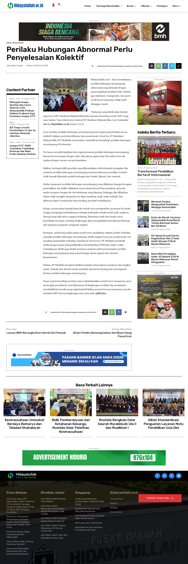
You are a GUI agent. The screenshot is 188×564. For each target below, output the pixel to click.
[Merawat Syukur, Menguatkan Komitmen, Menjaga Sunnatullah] (143, 206)
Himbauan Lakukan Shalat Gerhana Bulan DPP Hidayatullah (18, 534)
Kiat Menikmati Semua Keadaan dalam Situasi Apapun (89, 516)
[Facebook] (165, 66)
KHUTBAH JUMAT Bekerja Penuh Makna (53, 500)
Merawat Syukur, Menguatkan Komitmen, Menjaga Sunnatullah (165, 204)
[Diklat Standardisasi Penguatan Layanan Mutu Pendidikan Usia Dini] (164, 402)
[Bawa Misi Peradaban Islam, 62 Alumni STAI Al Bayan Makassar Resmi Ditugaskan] (143, 258)
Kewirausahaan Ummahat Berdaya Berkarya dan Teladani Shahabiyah (24, 424)
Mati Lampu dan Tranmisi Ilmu (88, 522)
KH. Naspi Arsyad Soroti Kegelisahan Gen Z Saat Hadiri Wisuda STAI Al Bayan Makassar (165, 240)
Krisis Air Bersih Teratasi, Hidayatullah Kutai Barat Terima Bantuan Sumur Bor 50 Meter (166, 221)
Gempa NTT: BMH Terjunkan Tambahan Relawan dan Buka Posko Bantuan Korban (23, 150)
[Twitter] (172, 66)
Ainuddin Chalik (14, 66)
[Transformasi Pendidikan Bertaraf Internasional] (159, 150)
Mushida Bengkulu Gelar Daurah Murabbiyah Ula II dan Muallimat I (117, 424)
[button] (59, 4)
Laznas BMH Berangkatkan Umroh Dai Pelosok (36, 332)
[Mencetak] (152, 66)
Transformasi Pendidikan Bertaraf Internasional (155, 173)
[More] (125, 312)
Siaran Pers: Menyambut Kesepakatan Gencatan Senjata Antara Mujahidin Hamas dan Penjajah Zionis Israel (18, 521)
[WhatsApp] (158, 66)
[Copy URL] (179, 66)
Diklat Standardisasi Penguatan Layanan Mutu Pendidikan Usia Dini (163, 424)
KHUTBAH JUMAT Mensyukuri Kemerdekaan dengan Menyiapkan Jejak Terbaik (53, 510)
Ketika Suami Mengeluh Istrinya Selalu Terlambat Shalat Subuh (89, 501)
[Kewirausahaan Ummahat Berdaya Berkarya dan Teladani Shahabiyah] (25, 402)
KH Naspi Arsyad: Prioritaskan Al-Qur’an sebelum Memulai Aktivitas (23, 132)
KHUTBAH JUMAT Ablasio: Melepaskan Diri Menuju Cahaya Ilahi (53, 528)
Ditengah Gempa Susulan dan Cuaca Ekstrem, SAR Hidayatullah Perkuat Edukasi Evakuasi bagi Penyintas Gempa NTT (22, 109)
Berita (12, 99)
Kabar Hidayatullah (15, 43)
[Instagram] (164, 476)
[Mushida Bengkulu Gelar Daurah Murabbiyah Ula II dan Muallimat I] (117, 402)
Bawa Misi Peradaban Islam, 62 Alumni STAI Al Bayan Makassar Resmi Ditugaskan (165, 258)
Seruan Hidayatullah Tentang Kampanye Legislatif (19, 542)
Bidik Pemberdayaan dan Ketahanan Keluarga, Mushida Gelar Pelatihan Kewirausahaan (71, 426)
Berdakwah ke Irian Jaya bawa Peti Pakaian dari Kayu (88, 528)
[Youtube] (179, 476)
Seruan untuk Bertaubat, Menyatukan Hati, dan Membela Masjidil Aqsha (17, 551)
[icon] (53, 5)
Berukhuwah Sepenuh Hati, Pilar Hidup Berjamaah (87, 509)
